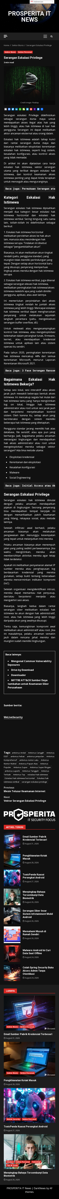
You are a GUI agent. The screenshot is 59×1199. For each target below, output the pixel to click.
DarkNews (40, 1188)
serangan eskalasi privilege (34, 781)
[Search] (51, 36)
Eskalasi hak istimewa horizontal (20, 778)
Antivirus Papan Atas (28, 763)
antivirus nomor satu (28, 760)
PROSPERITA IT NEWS (29, 16)
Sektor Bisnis (10, 52)
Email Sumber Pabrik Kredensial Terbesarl (12, 840)
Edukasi (10, 1162)
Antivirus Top (19, 774)
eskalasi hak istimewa (38, 774)
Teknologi (36, 1162)
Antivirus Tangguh (30, 771)
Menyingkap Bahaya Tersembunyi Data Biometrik (12, 897)
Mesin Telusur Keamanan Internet (24, 789)
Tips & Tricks (12, 1165)
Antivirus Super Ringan (40, 767)
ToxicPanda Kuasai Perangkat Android (12, 878)
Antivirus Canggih (36, 752)
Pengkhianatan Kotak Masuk (12, 859)
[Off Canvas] (5, 36)
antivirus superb (12, 771)
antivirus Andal (19, 752)
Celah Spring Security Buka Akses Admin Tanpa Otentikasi (12, 972)
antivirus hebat (18, 756)
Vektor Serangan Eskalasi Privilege (25, 798)
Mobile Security (13, 1119)
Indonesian (38, 2)
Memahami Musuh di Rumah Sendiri (12, 934)
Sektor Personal (25, 52)
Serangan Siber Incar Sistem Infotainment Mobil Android (12, 916)
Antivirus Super (20, 767)
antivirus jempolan (35, 756)
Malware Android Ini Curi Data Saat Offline (12, 953)
